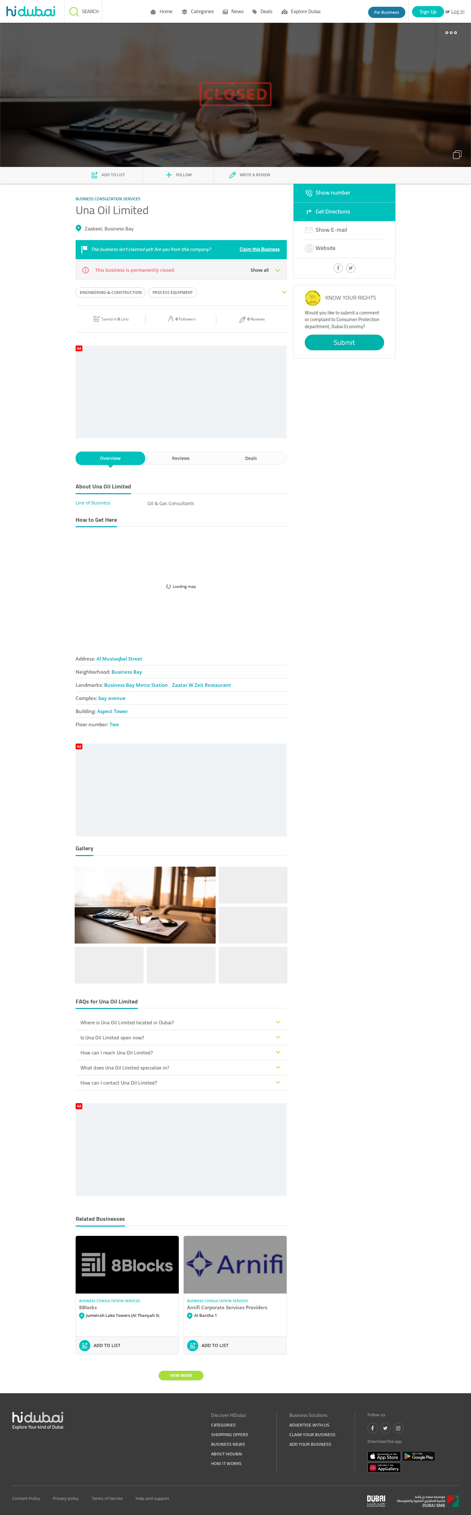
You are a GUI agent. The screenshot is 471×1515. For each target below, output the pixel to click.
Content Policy (26, 1498)
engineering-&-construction (111, 292)
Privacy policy (66, 1498)
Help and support (152, 1498)
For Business (386, 12)
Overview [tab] (110, 458)
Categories (202, 11)
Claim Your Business (312, 1434)
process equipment (173, 292)
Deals (265, 11)
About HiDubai (226, 1454)
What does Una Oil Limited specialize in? (124, 1067)
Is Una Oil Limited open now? (112, 1037)
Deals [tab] (251, 458)
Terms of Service (107, 1498)
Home (165, 11)
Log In (458, 11)
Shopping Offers (229, 1434)
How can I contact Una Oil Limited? (118, 1082)
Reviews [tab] (181, 458)
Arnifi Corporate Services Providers (227, 1307)
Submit (344, 342)
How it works (226, 1463)
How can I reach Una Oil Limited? (116, 1052)
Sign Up (428, 11)
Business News (228, 1444)
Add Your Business (310, 1444)
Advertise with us (309, 1425)
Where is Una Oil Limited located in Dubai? (127, 1022)
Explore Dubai (305, 11)
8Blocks (88, 1307)
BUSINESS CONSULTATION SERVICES (109, 1300)
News (237, 11)
